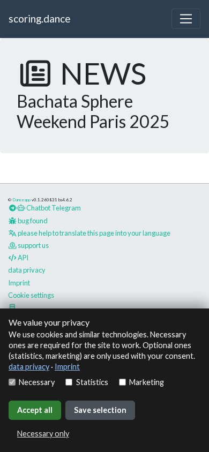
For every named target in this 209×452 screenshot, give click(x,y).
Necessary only (43, 433)
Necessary (37, 382)
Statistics (92, 382)
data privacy (29, 366)
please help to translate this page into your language (93, 233)
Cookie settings (31, 295)
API (22, 257)
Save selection (100, 410)
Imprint (67, 366)
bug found (32, 220)
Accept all (35, 410)
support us (33, 245)
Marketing (146, 382)
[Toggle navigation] (185, 19)
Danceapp (21, 199)
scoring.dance (39, 18)
